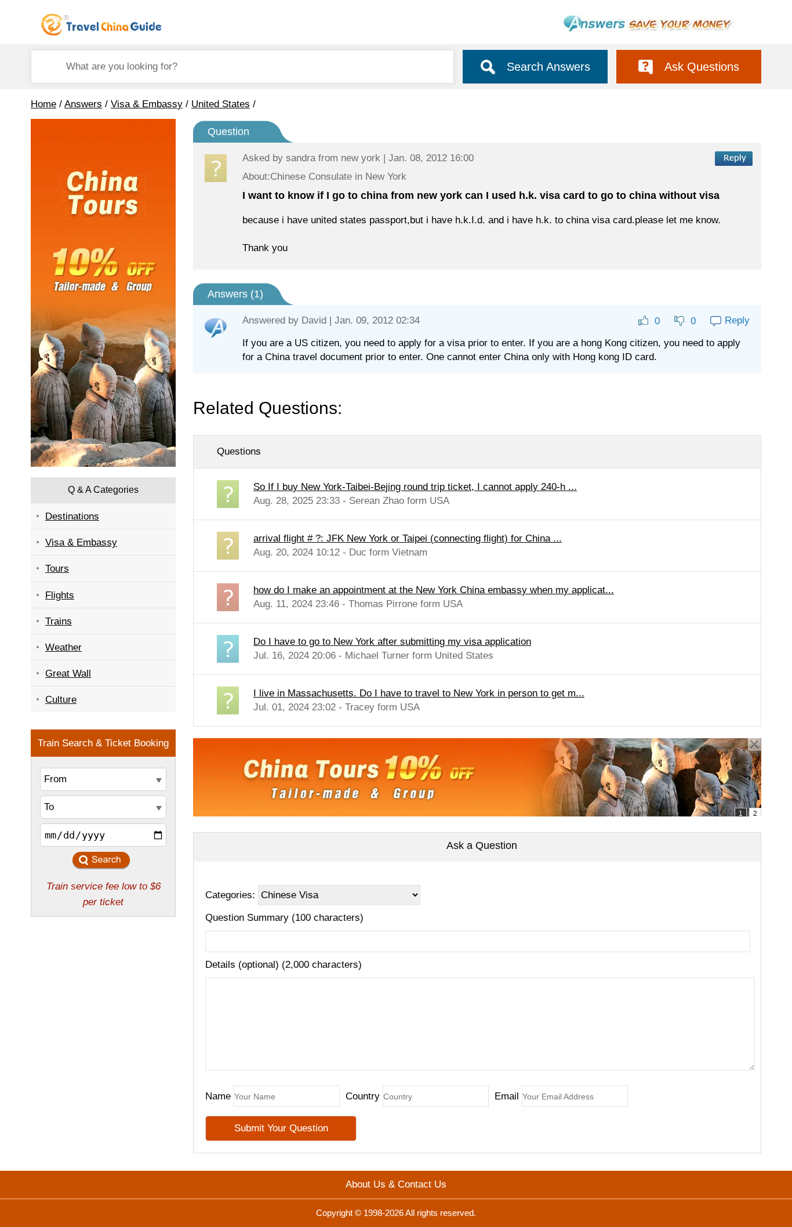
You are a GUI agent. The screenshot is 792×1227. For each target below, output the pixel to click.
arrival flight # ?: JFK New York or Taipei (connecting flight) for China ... (407, 538)
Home (43, 104)
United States (220, 104)
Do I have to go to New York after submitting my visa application (392, 641)
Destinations (72, 516)
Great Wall (68, 673)
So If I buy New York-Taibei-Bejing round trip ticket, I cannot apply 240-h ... (415, 486)
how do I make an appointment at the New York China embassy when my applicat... (433, 590)
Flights (59, 595)
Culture (61, 699)
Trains (58, 621)
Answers (83, 104)
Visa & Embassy (147, 104)
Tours (57, 568)
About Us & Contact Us (396, 1184)
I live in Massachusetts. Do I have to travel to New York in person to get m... (418, 693)
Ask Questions (701, 66)
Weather (63, 647)
